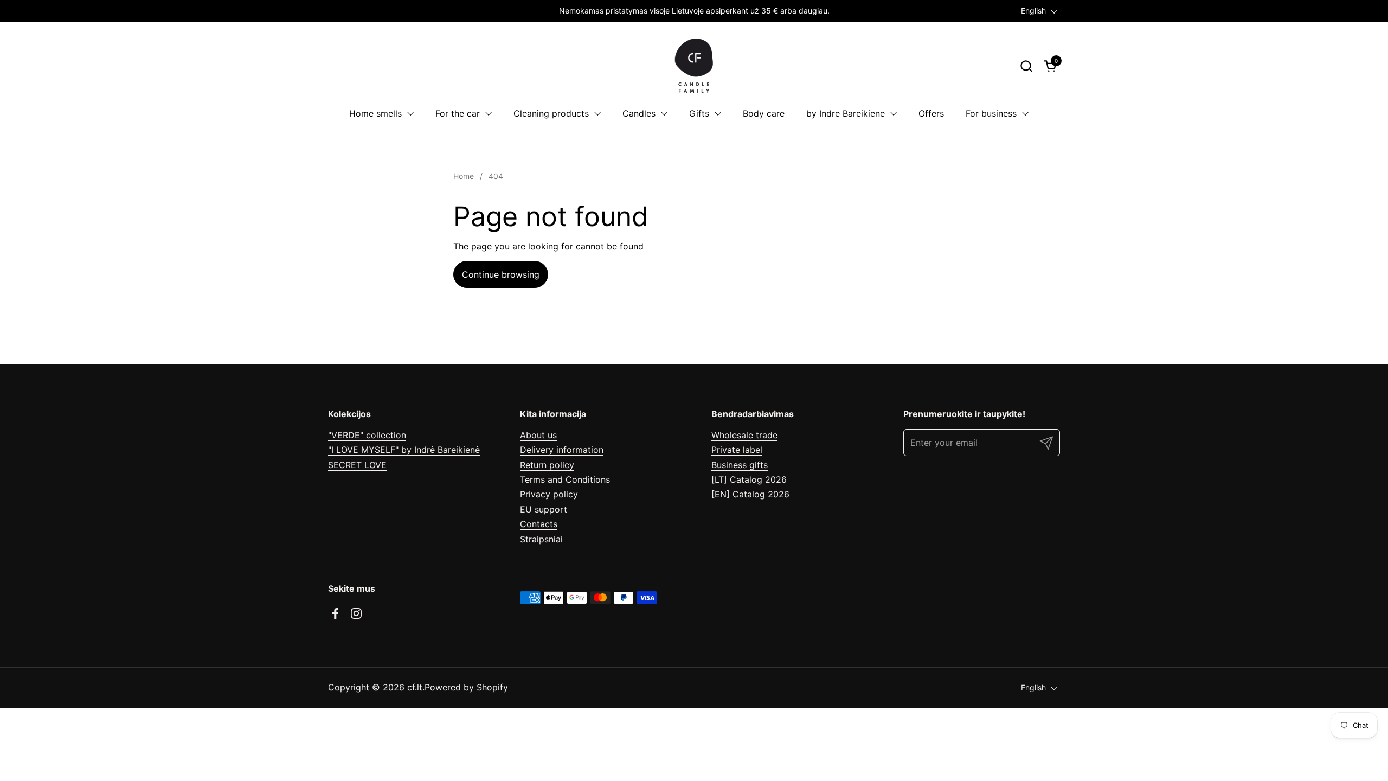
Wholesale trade (744, 435)
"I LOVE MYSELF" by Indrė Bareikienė (404, 449)
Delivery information (561, 449)
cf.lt (414, 687)
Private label (736, 449)
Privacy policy (549, 494)
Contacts (538, 523)
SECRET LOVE (357, 464)
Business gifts (739, 464)
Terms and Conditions (565, 479)
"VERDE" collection (367, 435)
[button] (1026, 66)
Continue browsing (500, 274)
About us (538, 435)
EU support (543, 509)
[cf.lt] (694, 66)
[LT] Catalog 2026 (749, 479)
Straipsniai (541, 539)
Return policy (547, 464)
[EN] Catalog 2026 (750, 494)
